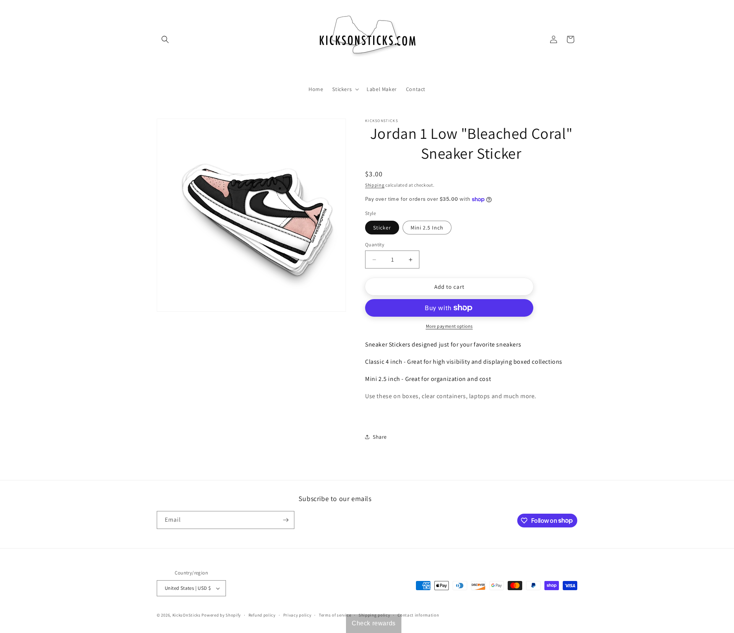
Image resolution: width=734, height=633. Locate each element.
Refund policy (262, 615)
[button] (165, 39)
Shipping (375, 185)
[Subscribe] (285, 520)
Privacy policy (297, 615)
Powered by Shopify (221, 615)
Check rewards (374, 623)
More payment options (449, 326)
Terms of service (335, 615)
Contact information (418, 615)
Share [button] (380, 436)
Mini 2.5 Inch (427, 227)
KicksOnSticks (186, 615)
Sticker (382, 227)
